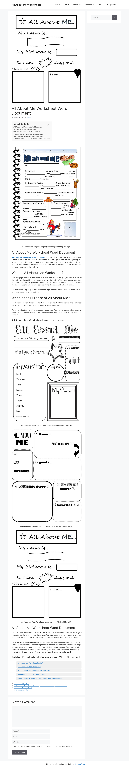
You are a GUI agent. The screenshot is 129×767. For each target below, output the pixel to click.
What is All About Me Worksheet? (25, 129)
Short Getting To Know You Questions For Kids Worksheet (40, 678)
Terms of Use (76, 5)
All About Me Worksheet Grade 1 (30, 663)
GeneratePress (80, 764)
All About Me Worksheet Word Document (28, 127)
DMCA (100, 5)
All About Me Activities (21, 690)
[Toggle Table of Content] (48, 124)
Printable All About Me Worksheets (31, 674)
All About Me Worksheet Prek (29, 667)
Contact (66, 5)
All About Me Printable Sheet (23, 688)
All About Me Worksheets (26, 4)
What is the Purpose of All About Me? (27, 132)
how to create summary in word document (53, 686)
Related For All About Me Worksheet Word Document (33, 139)
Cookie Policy (89, 5)
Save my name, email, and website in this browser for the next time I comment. (44, 746)
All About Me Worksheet (21, 684)
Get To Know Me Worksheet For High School (35, 671)
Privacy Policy (110, 5)
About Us (57, 5)
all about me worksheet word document (26, 686)
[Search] (114, 17)
